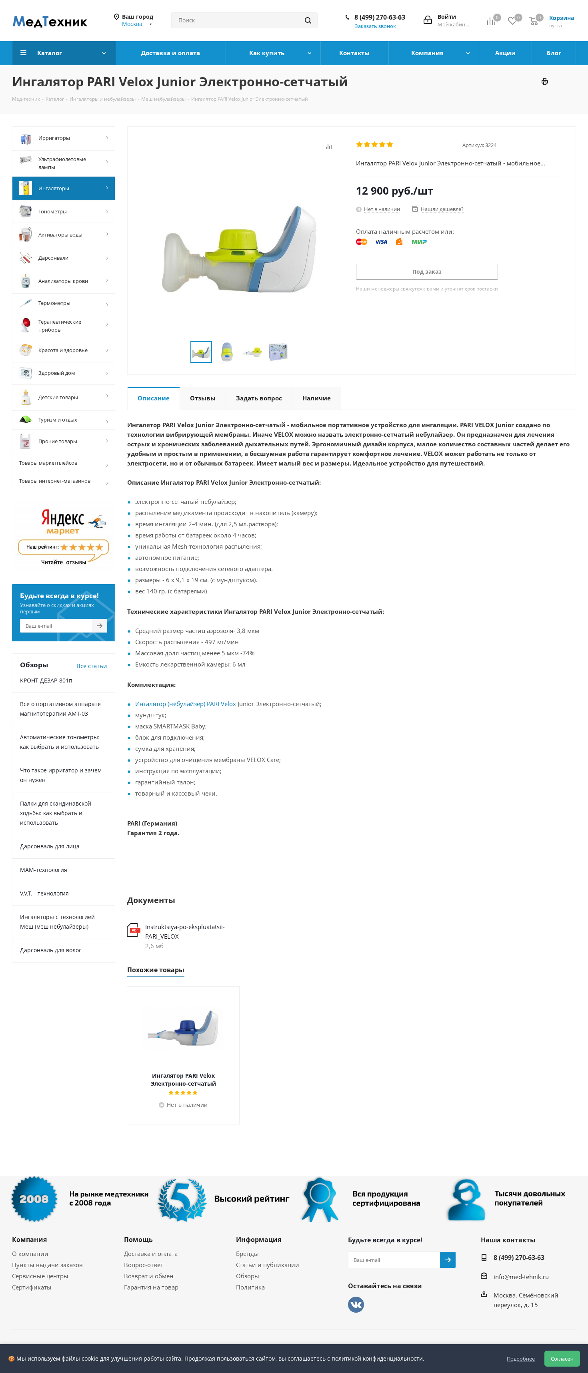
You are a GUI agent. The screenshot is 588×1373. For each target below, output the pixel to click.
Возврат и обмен (149, 1276)
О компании (30, 1254)
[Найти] (308, 20)
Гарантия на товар (151, 1287)
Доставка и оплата (151, 1254)
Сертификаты (32, 1287)
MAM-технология (43, 870)
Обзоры (247, 1276)
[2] (367, 144)
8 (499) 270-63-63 (379, 17)
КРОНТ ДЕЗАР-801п (46, 680)
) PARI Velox (220, 704)
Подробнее (521, 1358)
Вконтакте (356, 1305)
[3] (375, 144)
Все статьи (91, 666)
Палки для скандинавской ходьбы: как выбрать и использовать (55, 813)
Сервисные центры (40, 1276)
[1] (360, 144)
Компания (29, 1239)
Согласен (562, 1358)
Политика (250, 1287)
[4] (382, 144)
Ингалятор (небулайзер (169, 704)
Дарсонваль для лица (50, 846)
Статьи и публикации (267, 1265)
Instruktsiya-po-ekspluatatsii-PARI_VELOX (185, 931)
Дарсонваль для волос (51, 950)
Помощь (138, 1239)
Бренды (247, 1254)
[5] (390, 144)
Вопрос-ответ (143, 1265)
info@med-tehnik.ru (521, 1277)
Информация (258, 1239)
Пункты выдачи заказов (47, 1265)
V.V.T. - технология (44, 893)
